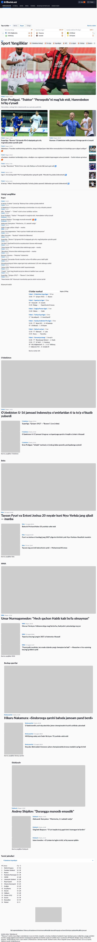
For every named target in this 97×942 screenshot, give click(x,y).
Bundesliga (91, 43)
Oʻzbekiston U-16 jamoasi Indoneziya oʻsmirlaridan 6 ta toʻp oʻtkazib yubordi (26, 207)
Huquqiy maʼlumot (59, 930)
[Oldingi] (3, 33)
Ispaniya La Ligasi (39, 300)
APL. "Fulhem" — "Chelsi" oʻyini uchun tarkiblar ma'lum (19, 211)
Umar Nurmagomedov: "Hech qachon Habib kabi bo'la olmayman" (23, 231)
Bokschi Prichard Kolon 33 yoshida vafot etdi (39, 526)
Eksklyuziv (55, 6)
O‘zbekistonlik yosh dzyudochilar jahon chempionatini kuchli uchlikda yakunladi (54, 725)
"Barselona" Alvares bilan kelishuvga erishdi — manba (18, 251)
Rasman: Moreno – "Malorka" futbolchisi (14, 255)
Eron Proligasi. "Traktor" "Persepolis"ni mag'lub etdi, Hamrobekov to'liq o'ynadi (45, 101)
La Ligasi (73, 43)
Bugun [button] (22, 25)
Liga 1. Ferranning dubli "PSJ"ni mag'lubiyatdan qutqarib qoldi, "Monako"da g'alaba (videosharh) (33, 174)
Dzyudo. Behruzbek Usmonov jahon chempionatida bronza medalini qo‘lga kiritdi (54, 746)
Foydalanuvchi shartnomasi (37, 930)
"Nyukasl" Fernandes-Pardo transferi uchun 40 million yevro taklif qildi (24, 259)
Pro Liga (48, 43)
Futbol (15, 6)
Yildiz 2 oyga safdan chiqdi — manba (13, 227)
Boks (21, 6)
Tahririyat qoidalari (70, 930)
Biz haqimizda (14, 930)
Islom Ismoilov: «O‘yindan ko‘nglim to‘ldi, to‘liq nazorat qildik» (55, 840)
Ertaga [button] (29, 25)
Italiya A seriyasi (38, 329)
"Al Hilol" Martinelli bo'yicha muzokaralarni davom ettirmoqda (21, 243)
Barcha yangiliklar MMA (8, 656)
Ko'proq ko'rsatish (6, 284)
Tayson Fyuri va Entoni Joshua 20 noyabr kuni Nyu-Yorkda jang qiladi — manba (47, 516)
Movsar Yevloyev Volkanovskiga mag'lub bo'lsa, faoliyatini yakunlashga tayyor (51, 626)
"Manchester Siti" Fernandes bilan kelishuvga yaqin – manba (21, 247)
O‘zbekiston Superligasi (41, 294)
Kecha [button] (15, 25)
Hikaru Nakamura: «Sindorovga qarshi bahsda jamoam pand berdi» (47, 717)
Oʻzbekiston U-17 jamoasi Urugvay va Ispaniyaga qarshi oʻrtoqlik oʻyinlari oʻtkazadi (53, 434)
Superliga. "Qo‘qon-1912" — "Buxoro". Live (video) (17, 275)
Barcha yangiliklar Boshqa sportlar (13, 755)
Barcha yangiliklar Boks (7, 556)
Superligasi (58, 43)
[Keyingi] (92, 33)
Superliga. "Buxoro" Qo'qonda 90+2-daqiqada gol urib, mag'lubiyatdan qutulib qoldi (21, 141)
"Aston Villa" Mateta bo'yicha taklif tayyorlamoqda (18, 267)
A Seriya (82, 43)
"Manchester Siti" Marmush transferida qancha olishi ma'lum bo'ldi (23, 279)
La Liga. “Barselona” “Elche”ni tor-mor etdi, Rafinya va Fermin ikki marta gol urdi (28, 165)
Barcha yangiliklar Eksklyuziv (19, 849)
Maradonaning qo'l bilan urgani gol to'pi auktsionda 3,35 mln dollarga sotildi (26, 263)
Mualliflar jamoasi (81, 930)
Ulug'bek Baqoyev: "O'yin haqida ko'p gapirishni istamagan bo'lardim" (58, 829)
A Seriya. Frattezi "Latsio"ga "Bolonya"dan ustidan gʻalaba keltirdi (22, 203)
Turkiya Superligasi (39, 314)
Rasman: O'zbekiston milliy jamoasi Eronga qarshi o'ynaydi (71, 140)
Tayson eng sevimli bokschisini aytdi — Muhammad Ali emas (44, 547)
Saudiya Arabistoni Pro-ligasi (42, 320)
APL (66, 43)
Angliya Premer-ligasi (40, 308)
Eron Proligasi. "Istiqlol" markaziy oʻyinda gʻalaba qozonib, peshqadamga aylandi (52, 444)
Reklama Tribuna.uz (23, 930)
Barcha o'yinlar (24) (33, 350)
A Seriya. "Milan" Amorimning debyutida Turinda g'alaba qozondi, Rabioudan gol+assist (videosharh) (34, 183)
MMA (27, 6)
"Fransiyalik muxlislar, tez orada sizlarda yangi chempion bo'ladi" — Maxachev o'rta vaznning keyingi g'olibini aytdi (56, 648)
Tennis (32, 6)
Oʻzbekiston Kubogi (37, 43)
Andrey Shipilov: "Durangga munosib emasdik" (16, 219)
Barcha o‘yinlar (90, 25)
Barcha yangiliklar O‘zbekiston (9, 453)
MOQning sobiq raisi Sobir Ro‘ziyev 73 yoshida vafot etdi (46, 736)
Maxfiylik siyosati (49, 930)
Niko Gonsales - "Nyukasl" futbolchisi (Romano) (16, 235)
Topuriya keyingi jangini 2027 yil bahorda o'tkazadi (41, 636)
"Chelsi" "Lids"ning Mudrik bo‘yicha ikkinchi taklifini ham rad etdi (22, 271)
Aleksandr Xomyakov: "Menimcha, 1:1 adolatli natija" (18, 223)
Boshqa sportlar (43, 6)
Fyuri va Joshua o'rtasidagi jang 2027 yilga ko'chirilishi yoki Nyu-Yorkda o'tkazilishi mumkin (56, 537)
